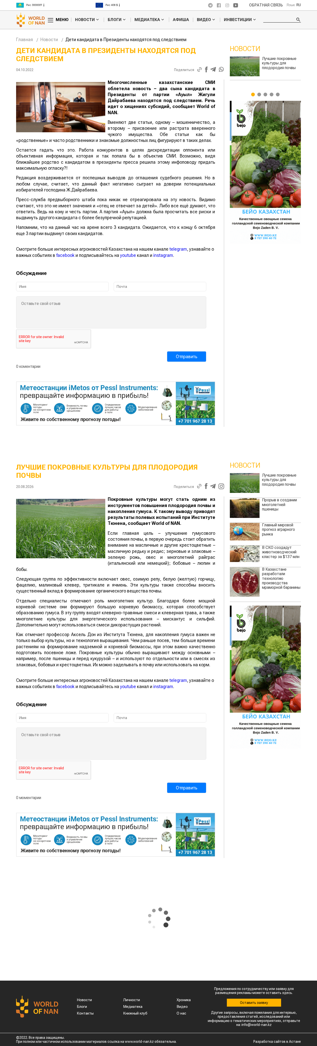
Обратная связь (266, 5)
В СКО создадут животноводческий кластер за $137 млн (280, 552)
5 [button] (278, 94)
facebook (65, 255)
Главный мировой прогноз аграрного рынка (278, 529)
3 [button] (265, 94)
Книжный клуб (135, 1013)
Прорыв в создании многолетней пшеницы (279, 63)
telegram (178, 249)
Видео (204, 20)
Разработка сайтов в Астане (277, 1042)
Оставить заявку (254, 1003)
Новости (85, 20)
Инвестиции (238, 20)
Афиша (181, 19)
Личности (131, 1000)
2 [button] (259, 94)
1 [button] (253, 94)
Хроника (184, 1000)
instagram (163, 255)
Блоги (115, 20)
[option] (55, 5)
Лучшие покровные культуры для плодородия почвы (279, 480)
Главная (24, 39)
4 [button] (271, 94)
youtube (128, 255)
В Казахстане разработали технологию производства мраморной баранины (281, 578)
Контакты (85, 1013)
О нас (181, 1013)
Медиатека (147, 20)
